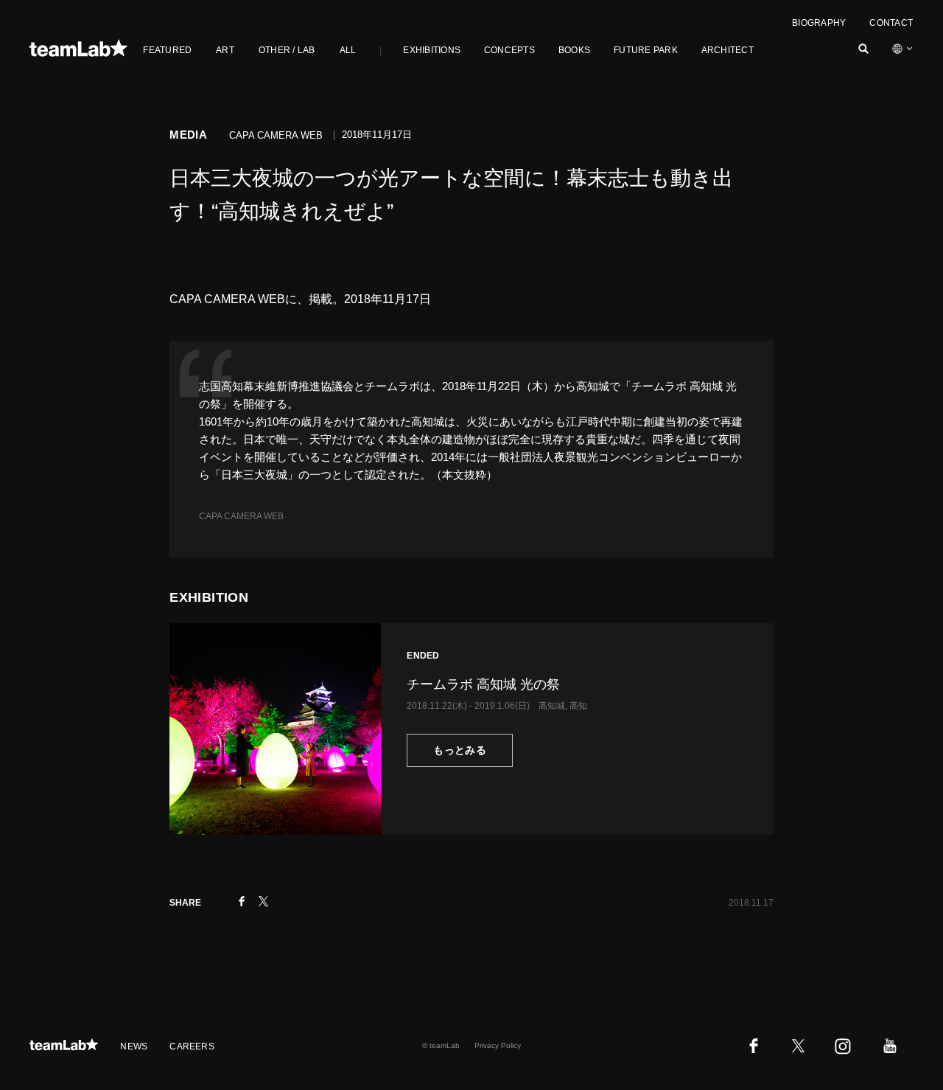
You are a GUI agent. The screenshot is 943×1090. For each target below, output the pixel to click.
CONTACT (891, 23)
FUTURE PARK (646, 50)
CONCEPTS (509, 50)
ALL (348, 50)
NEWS (133, 1046)
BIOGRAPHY (819, 23)
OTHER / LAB (287, 50)
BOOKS (574, 50)
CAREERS (191, 1046)
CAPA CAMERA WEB (241, 516)
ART (225, 50)
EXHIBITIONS (431, 50)
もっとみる (459, 750)
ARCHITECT (727, 50)
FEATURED (167, 50)
